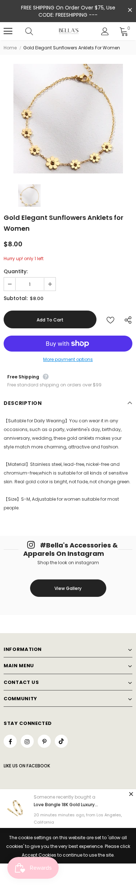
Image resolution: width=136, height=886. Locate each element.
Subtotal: (16, 298)
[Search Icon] (36, 31)
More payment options (68, 359)
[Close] (131, 794)
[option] (68, 118)
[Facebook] (10, 741)
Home (10, 48)
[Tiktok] (61, 741)
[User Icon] (105, 31)
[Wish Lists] (110, 319)
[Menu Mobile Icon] (8, 31)
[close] (129, 10)
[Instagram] (27, 741)
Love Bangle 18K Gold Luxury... (66, 804)
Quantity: (16, 271)
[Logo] (69, 31)
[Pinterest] (44, 741)
